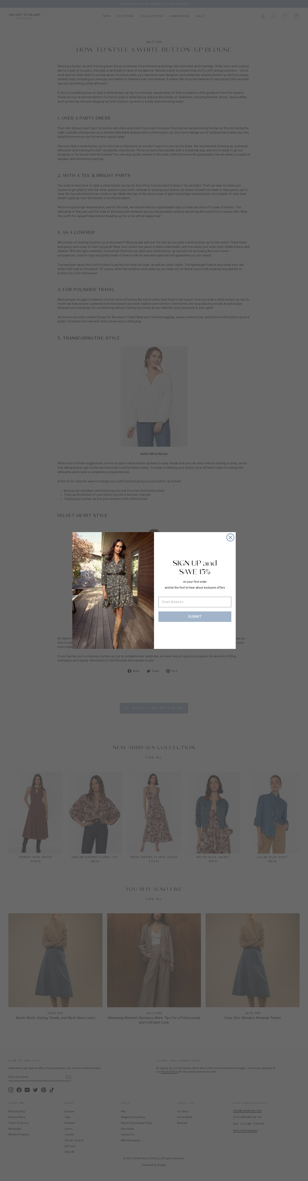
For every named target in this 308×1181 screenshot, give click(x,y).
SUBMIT (195, 617)
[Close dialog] (230, 537)
